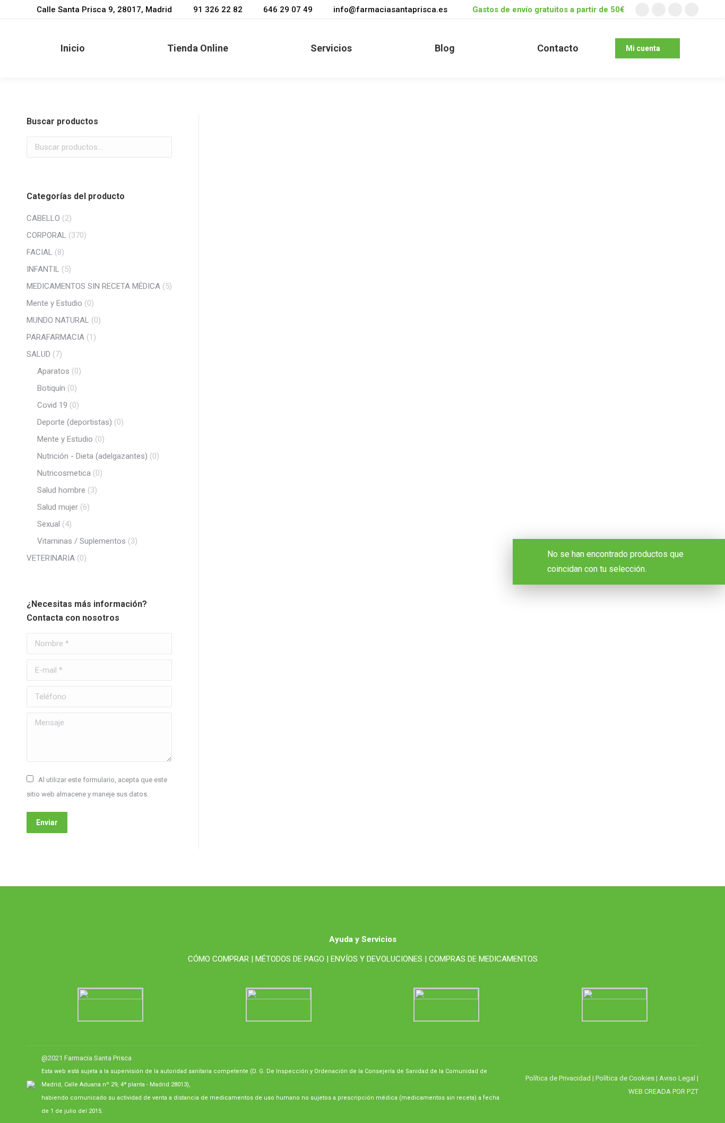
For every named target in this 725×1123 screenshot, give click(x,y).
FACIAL (40, 252)
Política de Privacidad (558, 1078)
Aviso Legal (677, 1078)
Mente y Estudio (54, 303)
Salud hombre (61, 490)
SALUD (38, 354)
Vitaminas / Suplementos (81, 541)
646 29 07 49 (288, 9)
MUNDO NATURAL (58, 320)
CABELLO (43, 218)
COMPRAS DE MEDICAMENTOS (483, 959)
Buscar (161, 147)
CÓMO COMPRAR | (220, 959)
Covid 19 (52, 405)
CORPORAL (46, 235)
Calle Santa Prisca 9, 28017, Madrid (104, 9)
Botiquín (51, 388)
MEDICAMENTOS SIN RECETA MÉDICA (93, 286)
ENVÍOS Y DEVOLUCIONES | (379, 959)
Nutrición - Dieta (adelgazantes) (92, 456)
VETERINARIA (51, 558)
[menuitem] (72, 48)
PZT (691, 1091)
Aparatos (53, 371)
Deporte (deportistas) (74, 422)
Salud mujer (57, 507)
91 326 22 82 (217, 9)
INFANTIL (43, 269)
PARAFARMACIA (55, 337)
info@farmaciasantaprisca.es (390, 9)
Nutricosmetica (64, 473)
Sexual (48, 524)
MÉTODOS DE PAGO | (292, 959)
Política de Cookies (624, 1078)
